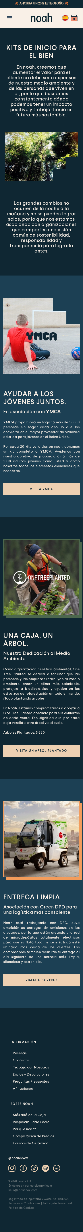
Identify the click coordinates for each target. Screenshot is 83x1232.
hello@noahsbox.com (22, 1190)
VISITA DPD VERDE (41, 980)
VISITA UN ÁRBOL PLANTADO (41, 750)
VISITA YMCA (41, 489)
